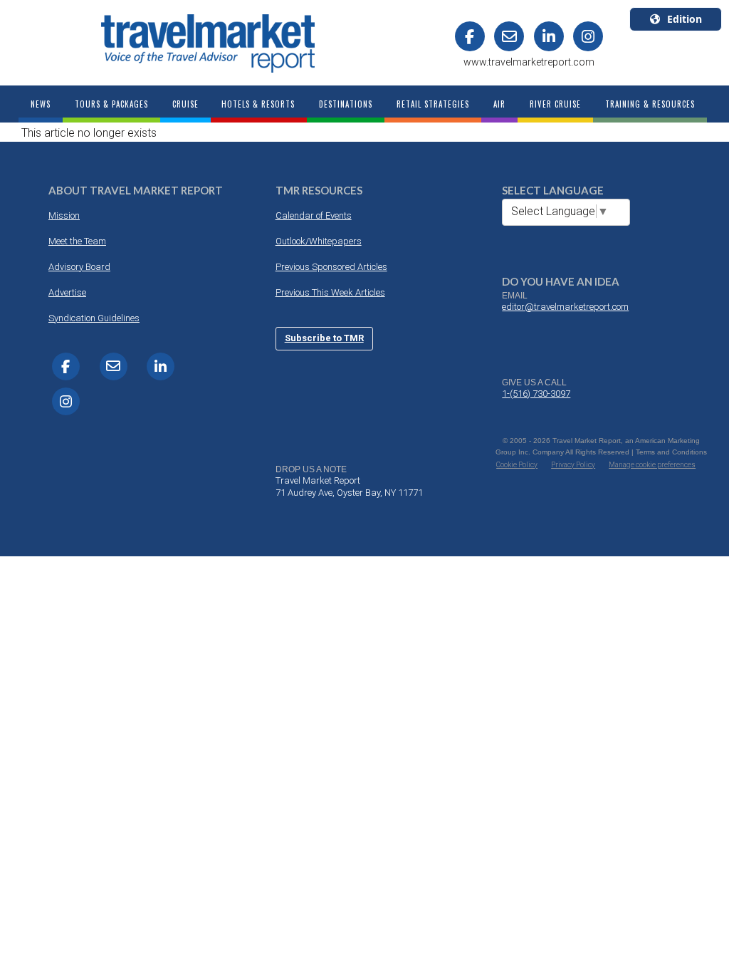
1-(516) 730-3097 (536, 393)
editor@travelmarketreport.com (565, 306)
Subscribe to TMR (324, 338)
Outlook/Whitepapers (319, 241)
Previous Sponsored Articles (331, 266)
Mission (64, 215)
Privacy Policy (573, 465)
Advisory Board (79, 266)
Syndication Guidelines (94, 318)
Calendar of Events (314, 215)
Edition (684, 19)
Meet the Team (77, 241)
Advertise (67, 292)
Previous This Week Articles (330, 292)
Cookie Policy (516, 465)
